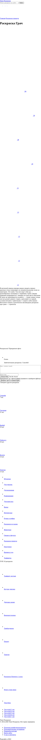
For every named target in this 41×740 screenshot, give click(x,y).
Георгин (3, 470)
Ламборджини (9, 628)
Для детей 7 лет (9, 716)
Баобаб (2, 425)
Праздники (8, 547)
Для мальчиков (9, 490)
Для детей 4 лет (9, 711)
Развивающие (8, 496)
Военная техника (10, 615)
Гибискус (3, 440)
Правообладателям (10, 731)
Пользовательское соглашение (14, 729)
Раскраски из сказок (11, 524)
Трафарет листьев (10, 576)
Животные (7, 530)
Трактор (6, 654)
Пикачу (6, 641)
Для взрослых (8, 501)
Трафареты (7, 558)
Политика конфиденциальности (15, 727)
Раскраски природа (10, 541)
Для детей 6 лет (9, 715)
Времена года (8, 552)
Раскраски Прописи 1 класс (13, 676)
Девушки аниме (9, 602)
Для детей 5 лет (9, 713)
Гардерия (3, 410)
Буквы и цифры (9, 518)
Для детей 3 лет (9, 709)
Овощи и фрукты (10, 535)
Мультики (7, 479)
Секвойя (3, 395)
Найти (21, 3)
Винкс (6, 507)
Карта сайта (8, 733)
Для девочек (8, 484)
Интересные (8, 513)
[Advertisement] (20, 47)
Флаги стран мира (10, 690)
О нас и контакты (10, 735)
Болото (2, 455)
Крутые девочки (9, 589)
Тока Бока (7, 703)
